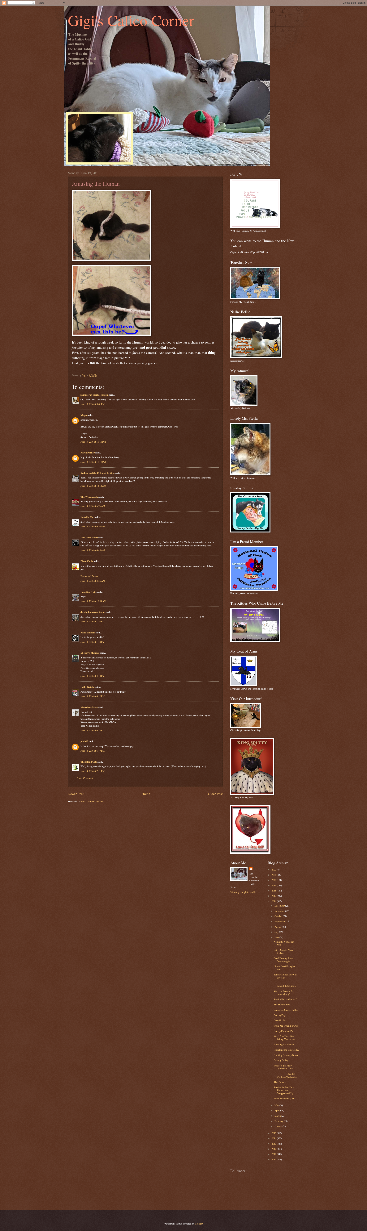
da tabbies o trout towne (92, 612)
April (277, 1110)
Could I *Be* (280, 1020)
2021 (274, 875)
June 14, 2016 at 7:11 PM (92, 771)
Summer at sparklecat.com (94, 394)
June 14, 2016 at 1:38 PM (92, 621)
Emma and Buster (89, 576)
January (278, 1126)
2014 (274, 1138)
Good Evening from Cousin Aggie (283, 959)
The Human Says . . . (284, 1004)
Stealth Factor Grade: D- (286, 999)
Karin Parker (87, 452)
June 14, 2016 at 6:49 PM (92, 750)
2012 (274, 1149)
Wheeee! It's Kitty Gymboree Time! (283, 1067)
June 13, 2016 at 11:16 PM (93, 441)
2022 (274, 869)
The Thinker (280, 1082)
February (279, 1121)
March (277, 1115)
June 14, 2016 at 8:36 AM (92, 580)
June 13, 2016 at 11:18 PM (93, 462)
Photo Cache (86, 561)
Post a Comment (85, 778)
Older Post (215, 793)
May (276, 1105)
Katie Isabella (87, 632)
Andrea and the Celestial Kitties (97, 473)
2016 (274, 901)
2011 (274, 1154)
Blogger (198, 1223)
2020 (274, 880)
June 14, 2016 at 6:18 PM (92, 730)
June (276, 937)
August (278, 926)
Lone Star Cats (88, 592)
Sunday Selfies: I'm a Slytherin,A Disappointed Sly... (284, 1090)
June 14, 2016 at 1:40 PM (92, 642)
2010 (274, 1159)
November (279, 911)
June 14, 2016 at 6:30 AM (92, 526)
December (279, 905)
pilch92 (84, 741)
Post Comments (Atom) (92, 801)
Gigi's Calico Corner (131, 20)
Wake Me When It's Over (286, 1025)
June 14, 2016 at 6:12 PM (92, 696)
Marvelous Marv (89, 707)
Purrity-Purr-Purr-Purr (284, 1031)
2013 (274, 1143)
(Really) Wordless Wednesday (285, 1075)
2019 (274, 885)
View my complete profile (243, 892)
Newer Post (76, 793)
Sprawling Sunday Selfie (286, 1010)
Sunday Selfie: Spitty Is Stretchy (285, 976)
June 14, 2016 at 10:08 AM (93, 601)
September (280, 921)
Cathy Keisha (87, 687)
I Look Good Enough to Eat (285, 968)
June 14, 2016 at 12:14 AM (93, 485)
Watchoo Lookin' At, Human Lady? (284, 992)
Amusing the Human (284, 1044)
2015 (274, 1133)
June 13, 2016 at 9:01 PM (92, 404)
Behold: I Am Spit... (286, 984)
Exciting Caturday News (286, 1055)
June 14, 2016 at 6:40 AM (92, 550)
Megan (84, 415)
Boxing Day (279, 1015)
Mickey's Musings (89, 652)
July (276, 932)
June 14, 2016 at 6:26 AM (92, 506)
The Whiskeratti (89, 497)
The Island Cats (88, 761)
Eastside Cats (87, 517)
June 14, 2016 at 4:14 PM (92, 676)
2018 (274, 890)
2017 (274, 896)
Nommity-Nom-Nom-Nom (284, 943)
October (278, 916)
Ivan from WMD (89, 537)
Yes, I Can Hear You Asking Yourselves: (285, 1037)
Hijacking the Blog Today (286, 1049)
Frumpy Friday (281, 1060)
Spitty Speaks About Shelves (284, 951)
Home (146, 793)
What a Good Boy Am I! (285, 1098)
